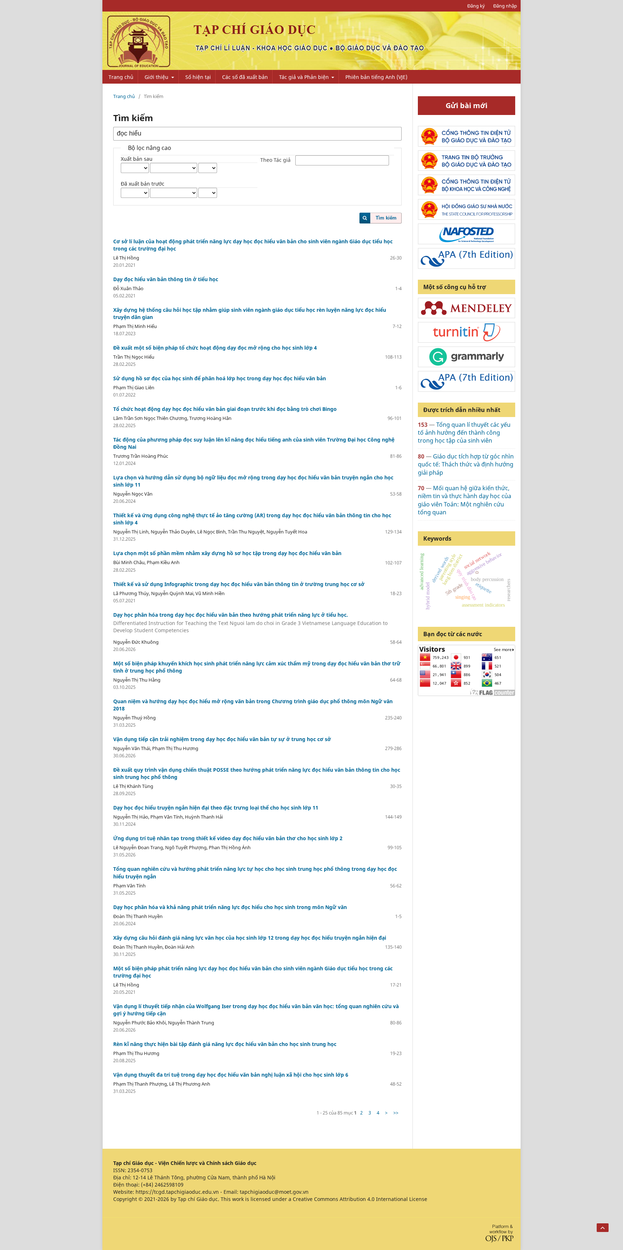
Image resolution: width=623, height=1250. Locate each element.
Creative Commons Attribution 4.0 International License (360, 1199)
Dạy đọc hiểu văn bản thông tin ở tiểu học (165, 279)
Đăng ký (476, 6)
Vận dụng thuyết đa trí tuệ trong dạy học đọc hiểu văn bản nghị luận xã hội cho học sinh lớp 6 (230, 1074)
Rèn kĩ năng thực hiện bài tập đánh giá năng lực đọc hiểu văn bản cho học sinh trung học (224, 1044)
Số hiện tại (198, 77)
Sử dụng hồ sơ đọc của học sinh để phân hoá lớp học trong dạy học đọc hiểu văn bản (219, 378)
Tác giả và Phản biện (304, 77)
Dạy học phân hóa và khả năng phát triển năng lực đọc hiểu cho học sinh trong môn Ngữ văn (230, 907)
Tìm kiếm (386, 218)
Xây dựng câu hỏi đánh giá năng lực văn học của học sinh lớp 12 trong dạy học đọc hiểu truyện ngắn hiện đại (249, 937)
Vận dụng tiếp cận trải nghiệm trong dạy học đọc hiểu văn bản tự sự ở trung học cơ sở (222, 739)
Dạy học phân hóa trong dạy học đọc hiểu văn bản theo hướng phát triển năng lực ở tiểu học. (250, 622)
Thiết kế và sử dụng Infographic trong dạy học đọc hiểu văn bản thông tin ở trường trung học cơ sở (238, 584)
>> (395, 1112)
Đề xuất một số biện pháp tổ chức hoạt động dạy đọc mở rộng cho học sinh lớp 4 (215, 347)
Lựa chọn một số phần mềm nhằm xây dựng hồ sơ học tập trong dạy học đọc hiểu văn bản (227, 553)
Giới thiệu (157, 77)
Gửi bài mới (466, 105)
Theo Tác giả (275, 160)
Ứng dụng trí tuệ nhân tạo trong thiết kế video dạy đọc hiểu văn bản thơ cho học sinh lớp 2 (228, 838)
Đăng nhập (505, 6)
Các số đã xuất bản (245, 77)
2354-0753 (140, 1170)
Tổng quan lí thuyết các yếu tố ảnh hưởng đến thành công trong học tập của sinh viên (464, 433)
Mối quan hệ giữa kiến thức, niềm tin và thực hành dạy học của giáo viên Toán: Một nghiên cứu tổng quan (464, 500)
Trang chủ (121, 77)
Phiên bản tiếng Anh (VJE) (376, 77)
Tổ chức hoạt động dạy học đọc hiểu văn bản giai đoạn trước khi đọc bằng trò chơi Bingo (225, 408)
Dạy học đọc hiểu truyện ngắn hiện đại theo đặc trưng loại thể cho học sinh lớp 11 (215, 807)
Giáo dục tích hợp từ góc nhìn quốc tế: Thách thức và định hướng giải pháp (466, 464)
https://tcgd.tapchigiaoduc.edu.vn (177, 1191)
